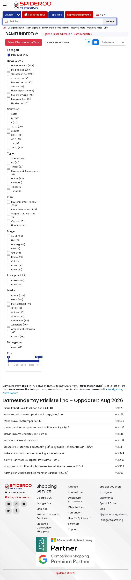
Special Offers (109, 503)
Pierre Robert (10, 393)
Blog (102, 509)
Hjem (47, 34)
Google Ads (44, 503)
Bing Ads (42, 509)
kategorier (106, 492)
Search (110, 21)
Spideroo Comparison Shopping (44, 527)
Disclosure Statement (75, 499)
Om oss (73, 486)
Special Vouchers (110, 486)
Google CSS (44, 497)
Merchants (106, 497)
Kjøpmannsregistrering (113, 514)
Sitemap (73, 523)
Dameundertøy (83, 34)
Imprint (72, 529)
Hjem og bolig (33, 27)
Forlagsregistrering (111, 520)
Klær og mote (78, 27)
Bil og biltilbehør (16, 27)
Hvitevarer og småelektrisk (55, 27)
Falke (119, 389)
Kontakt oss (75, 492)
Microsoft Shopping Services (49, 516)
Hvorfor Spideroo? (79, 518)
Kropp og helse (94, 27)
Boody (111, 389)
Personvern (75, 512)
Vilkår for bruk (76, 507)
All (4, 27)
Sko (106, 27)
